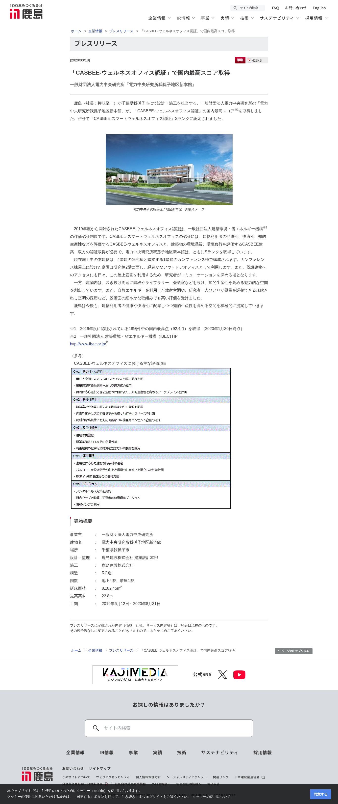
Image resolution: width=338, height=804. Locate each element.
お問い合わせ (296, 8)
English (319, 8)
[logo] (37, 776)
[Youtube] (239, 674)
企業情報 (95, 31)
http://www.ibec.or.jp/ (88, 344)
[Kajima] (26, 11)
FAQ (275, 8)
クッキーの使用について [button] (212, 797)
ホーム (76, 31)
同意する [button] (321, 794)
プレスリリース (121, 31)
